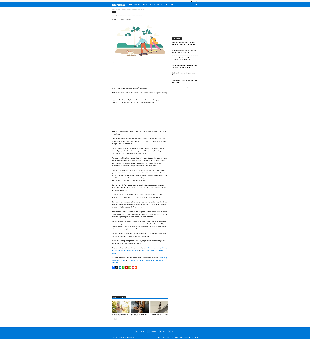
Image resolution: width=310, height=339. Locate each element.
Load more (184, 87)
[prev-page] (113, 319)
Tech (144, 5)
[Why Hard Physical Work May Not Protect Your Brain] (120, 307)
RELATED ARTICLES (119, 297)
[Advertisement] (140, 75)
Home (130, 5)
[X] (197, 1)
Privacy (172, 337)
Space (171, 5)
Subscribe (128, 1)
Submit (122, 1)
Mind (158, 5)
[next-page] (115, 319)
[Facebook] (189, 1)
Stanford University (119, 19)
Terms (167, 337)
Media (133, 1)
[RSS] (194, 1)
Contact (186, 337)
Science (136, 5)
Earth (166, 5)
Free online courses (142, 1)
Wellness (118, 9)
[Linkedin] (191, 1)
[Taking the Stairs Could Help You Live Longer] (159, 307)
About (113, 1)
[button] (196, 5)
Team (117, 1)
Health (151, 5)
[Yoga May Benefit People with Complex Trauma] (140, 307)
